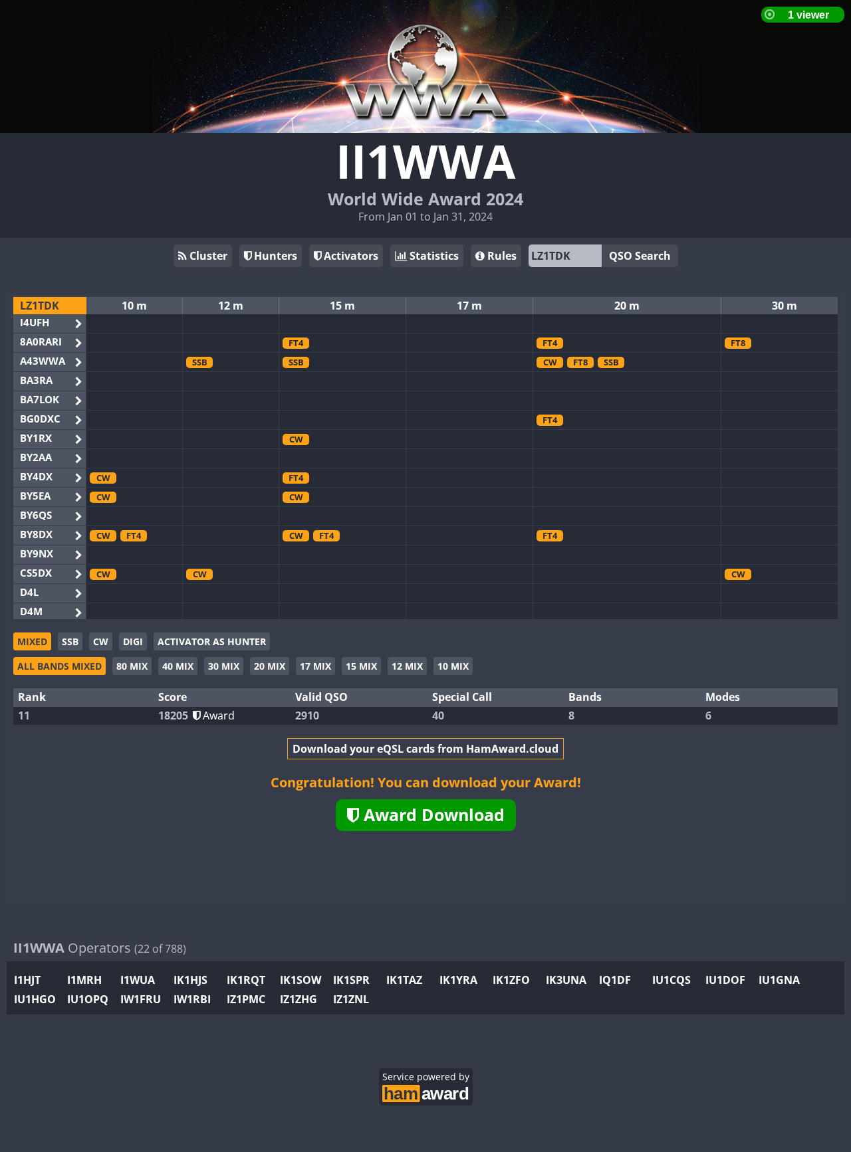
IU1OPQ (87, 999)
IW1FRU (140, 999)
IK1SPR (351, 980)
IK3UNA (566, 980)
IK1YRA (458, 980)
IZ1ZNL (351, 999)
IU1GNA (779, 980)
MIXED (32, 641)
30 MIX (223, 666)
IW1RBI (192, 999)
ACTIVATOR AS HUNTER (212, 641)
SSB (70, 641)
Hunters (274, 255)
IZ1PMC (246, 999)
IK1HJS (190, 980)
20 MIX (269, 666)
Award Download (432, 814)
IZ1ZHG (298, 999)
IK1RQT (246, 980)
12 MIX (407, 666)
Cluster (207, 255)
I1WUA (137, 980)
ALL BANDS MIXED (59, 666)
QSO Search (640, 255)
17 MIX (315, 666)
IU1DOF (725, 980)
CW (100, 641)
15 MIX (361, 666)
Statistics (433, 255)
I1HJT (27, 980)
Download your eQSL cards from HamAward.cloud (425, 748)
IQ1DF (615, 980)
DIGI (133, 641)
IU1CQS (671, 980)
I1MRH (84, 980)
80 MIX (132, 666)
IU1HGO (35, 999)
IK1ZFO (511, 980)
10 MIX (453, 666)
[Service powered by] (426, 1092)
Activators (349, 255)
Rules (501, 255)
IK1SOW (300, 980)
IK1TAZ (404, 980)
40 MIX (177, 666)
